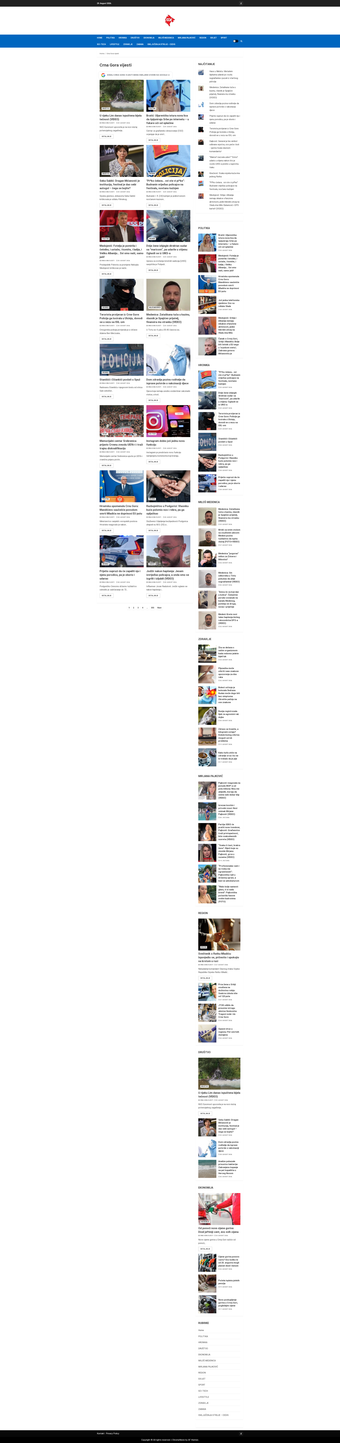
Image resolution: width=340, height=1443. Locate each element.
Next (159, 608)
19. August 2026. (226, 744)
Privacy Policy (112, 1433)
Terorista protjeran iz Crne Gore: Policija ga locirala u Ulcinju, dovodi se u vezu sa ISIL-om (121, 318)
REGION (202, 38)
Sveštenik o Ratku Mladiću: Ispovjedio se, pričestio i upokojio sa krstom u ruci (218, 957)
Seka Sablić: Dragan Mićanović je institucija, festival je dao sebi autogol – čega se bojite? (120, 184)
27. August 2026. (226, 545)
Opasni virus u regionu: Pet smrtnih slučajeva (228, 1032)
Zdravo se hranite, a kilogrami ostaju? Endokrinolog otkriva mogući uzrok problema (228, 735)
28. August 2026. (124, 383)
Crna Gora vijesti (108, 123)
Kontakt (101, 1433)
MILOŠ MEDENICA (166, 38)
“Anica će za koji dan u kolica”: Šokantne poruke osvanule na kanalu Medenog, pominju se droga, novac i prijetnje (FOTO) (228, 601)
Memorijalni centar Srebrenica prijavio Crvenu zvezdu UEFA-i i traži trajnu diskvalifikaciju (121, 444)
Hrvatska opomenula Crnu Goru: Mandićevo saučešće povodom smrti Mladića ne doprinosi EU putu (121, 509)
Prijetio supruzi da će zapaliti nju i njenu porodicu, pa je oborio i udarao (120, 575)
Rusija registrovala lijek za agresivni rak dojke (228, 714)
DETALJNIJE (106, 136)
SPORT (224, 38)
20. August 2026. (226, 720)
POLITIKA (110, 38)
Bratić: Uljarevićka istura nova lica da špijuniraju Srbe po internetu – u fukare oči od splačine (167, 119)
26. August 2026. (226, 563)
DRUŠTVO (135, 38)
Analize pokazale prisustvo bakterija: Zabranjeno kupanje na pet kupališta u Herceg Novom (228, 1167)
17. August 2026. (226, 762)
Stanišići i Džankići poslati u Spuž (120, 379)
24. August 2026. (226, 660)
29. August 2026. (124, 123)
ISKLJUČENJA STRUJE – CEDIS (161, 44)
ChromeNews (178, 1440)
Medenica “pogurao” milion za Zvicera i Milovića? (228, 556)
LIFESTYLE (114, 44)
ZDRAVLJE (128, 44)
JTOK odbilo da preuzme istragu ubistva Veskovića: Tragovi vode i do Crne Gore (227, 1011)
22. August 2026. (226, 626)
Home (99, 38)
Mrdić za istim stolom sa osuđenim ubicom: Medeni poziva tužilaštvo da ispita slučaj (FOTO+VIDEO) (229, 536)
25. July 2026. (225, 817)
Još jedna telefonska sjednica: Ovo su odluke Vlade (228, 303)
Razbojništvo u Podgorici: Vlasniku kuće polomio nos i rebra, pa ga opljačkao (167, 509)
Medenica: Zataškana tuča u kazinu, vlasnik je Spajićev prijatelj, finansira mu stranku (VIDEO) (168, 318)
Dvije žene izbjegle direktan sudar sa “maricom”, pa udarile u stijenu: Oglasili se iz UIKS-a (167, 249)
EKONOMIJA (149, 38)
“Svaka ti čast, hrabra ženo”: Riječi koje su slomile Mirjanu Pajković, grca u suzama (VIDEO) (229, 851)
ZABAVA (140, 44)
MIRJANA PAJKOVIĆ (187, 38)
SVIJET (213, 38)
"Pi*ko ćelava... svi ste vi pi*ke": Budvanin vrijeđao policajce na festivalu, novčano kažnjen (223, 185)
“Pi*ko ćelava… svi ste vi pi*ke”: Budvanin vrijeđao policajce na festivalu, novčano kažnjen (165, 184)
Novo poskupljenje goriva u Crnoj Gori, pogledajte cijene (228, 1303)
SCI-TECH (101, 44)
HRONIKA (123, 38)
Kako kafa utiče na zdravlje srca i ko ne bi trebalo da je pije (228, 755)
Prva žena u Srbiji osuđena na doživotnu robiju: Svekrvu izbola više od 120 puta (227, 990)
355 (152, 608)
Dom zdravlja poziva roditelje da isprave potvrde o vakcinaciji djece (224, 106)
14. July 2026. (225, 860)
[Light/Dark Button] (235, 41)
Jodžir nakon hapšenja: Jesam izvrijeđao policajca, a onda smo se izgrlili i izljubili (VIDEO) (167, 575)
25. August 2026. (226, 585)
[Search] (241, 41)
